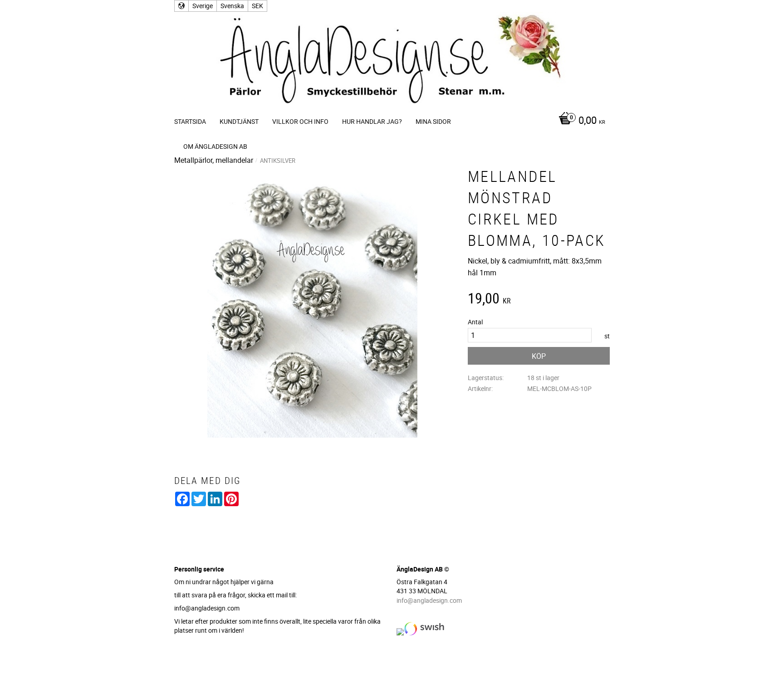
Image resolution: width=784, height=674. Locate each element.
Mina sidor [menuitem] (433, 121)
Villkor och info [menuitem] (300, 121)
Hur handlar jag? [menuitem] (372, 121)
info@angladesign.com (429, 600)
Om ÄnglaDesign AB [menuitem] (215, 146)
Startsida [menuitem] (190, 121)
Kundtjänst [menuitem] (239, 121)
